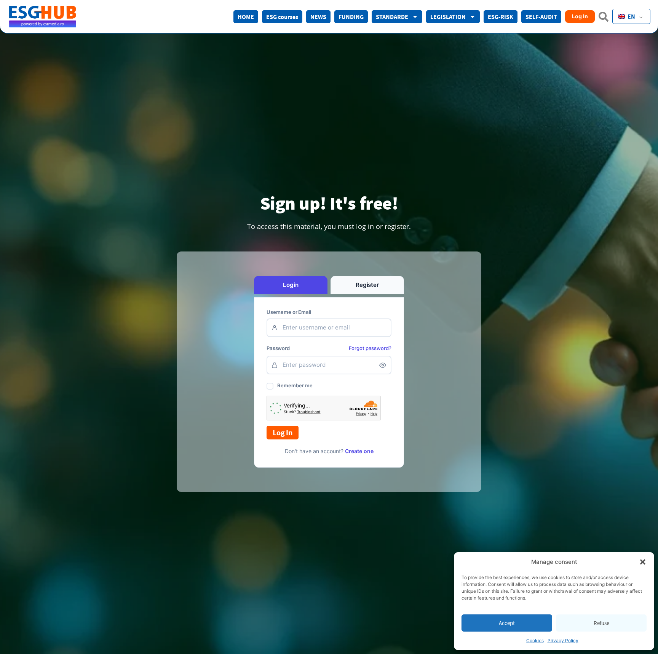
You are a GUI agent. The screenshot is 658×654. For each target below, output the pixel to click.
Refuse (601, 623)
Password (278, 348)
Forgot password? (370, 348)
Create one (359, 451)
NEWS (318, 17)
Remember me (295, 385)
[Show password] (383, 365)
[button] (643, 562)
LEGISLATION (448, 17)
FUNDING (351, 17)
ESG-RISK (500, 17)
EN (630, 16)
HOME (246, 17)
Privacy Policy (563, 640)
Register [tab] (367, 284)
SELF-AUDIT (541, 17)
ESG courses (282, 17)
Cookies (535, 640)
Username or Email (289, 312)
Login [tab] (290, 284)
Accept (507, 623)
